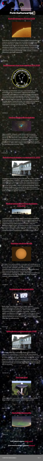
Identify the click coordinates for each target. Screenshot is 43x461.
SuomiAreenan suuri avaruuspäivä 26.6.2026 (21, 65)
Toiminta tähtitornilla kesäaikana (21, 117)
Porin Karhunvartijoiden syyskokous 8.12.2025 (21, 157)
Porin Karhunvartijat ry (11, 457)
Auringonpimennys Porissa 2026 (21, 18)
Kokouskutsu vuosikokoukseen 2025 (21, 331)
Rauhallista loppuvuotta (21, 413)
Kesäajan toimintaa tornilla (21, 243)
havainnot (32, 445)
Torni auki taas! (21, 377)
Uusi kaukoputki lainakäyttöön (21, 289)
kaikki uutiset (29, 441)
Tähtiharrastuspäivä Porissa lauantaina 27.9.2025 (21, 205)
